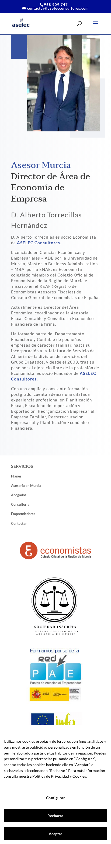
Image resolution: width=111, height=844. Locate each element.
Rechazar (55, 815)
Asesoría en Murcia (26, 485)
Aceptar (56, 833)
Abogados (18, 495)
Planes (16, 476)
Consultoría (20, 504)
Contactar (19, 523)
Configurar (55, 797)
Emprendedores (23, 514)
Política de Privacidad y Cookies (59, 776)
